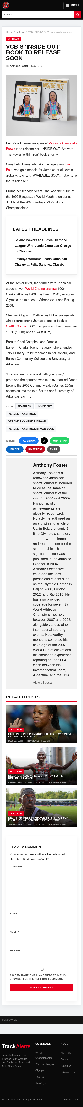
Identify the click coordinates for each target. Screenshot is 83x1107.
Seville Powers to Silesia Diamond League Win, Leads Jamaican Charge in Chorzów (43, 245)
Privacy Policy (69, 1072)
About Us (66, 1053)
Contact (65, 1059)
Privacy (68, 1099)
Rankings (40, 1083)
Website (15, 950)
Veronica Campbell (22, 414)
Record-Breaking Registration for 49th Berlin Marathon (37, 777)
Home (9, 32)
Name (14, 913)
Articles (20, 32)
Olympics (40, 1070)
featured (24, 406)
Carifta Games (16, 326)
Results (39, 1077)
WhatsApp (60, 440)
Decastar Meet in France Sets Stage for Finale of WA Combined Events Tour (38, 819)
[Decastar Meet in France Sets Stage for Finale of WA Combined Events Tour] (41, 807)
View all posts (42, 682)
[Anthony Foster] (20, 468)
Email (54, 449)
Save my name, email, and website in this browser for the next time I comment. (38, 977)
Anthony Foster (19, 66)
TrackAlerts (16, 1099)
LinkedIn (15, 449)
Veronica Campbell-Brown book (31, 428)
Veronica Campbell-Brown (27, 421)
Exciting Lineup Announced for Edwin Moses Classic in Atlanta (41, 735)
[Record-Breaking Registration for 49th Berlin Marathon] (41, 766)
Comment (17, 866)
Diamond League (44, 1064)
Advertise (66, 1065)
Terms (78, 1099)
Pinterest (35, 449)
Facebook (29, 440)
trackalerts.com (38, 740)
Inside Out (45, 406)
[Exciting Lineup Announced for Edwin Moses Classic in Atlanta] (41, 724)
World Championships (41, 288)
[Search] (77, 14)
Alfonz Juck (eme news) (51, 782)
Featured (16, 730)
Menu (75, 5)
